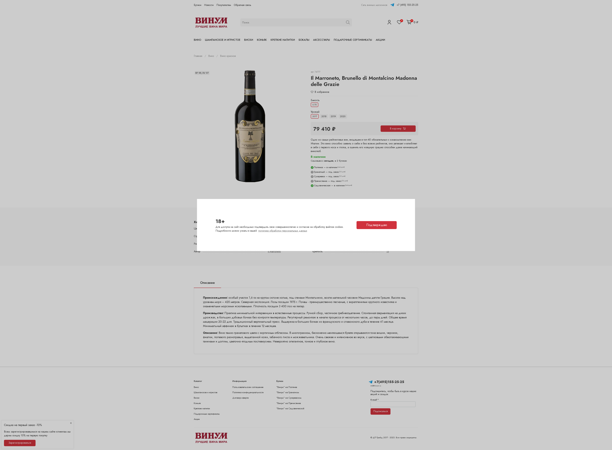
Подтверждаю (376, 225)
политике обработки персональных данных (282, 231)
